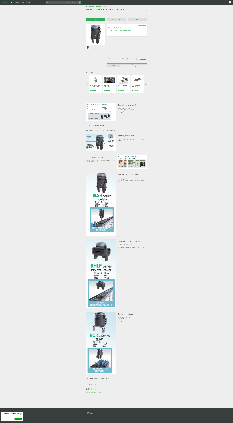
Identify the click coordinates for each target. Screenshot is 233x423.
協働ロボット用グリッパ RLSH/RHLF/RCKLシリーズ (120, 30)
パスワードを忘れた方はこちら (225, 21)
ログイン (225, 16)
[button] (145, 84)
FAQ (137, 19)
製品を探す (89, 412)
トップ (87, 410)
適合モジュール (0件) (116, 19)
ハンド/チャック (98, 6)
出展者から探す (90, 413)
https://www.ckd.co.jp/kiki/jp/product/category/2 (95, 392)
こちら (228, 19)
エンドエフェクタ (91, 6)
